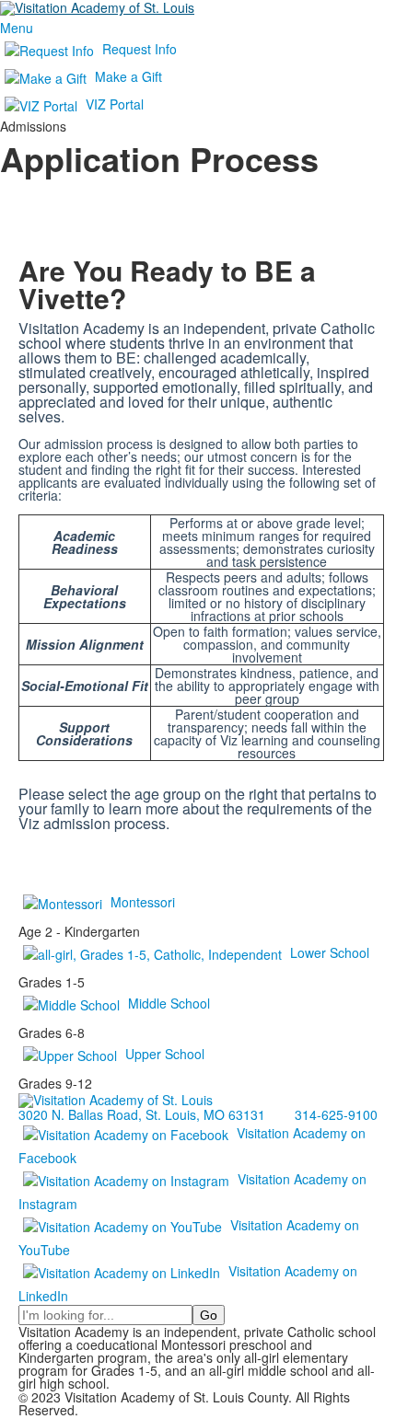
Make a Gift (128, 76)
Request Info (139, 49)
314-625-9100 (336, 1114)
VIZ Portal (115, 104)
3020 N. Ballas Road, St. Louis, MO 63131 (141, 1114)
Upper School (164, 1053)
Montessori (143, 902)
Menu (16, 27)
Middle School (169, 1003)
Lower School (329, 952)
